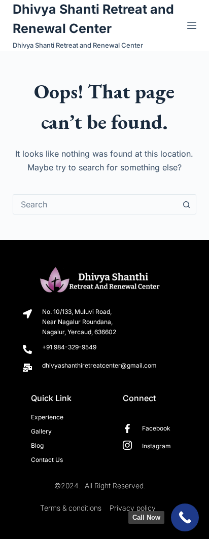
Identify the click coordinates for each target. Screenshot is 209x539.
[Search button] (186, 204)
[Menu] (191, 25)
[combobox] (95, 204)
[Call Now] (185, 517)
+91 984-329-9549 (69, 347)
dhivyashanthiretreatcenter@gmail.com (99, 365)
